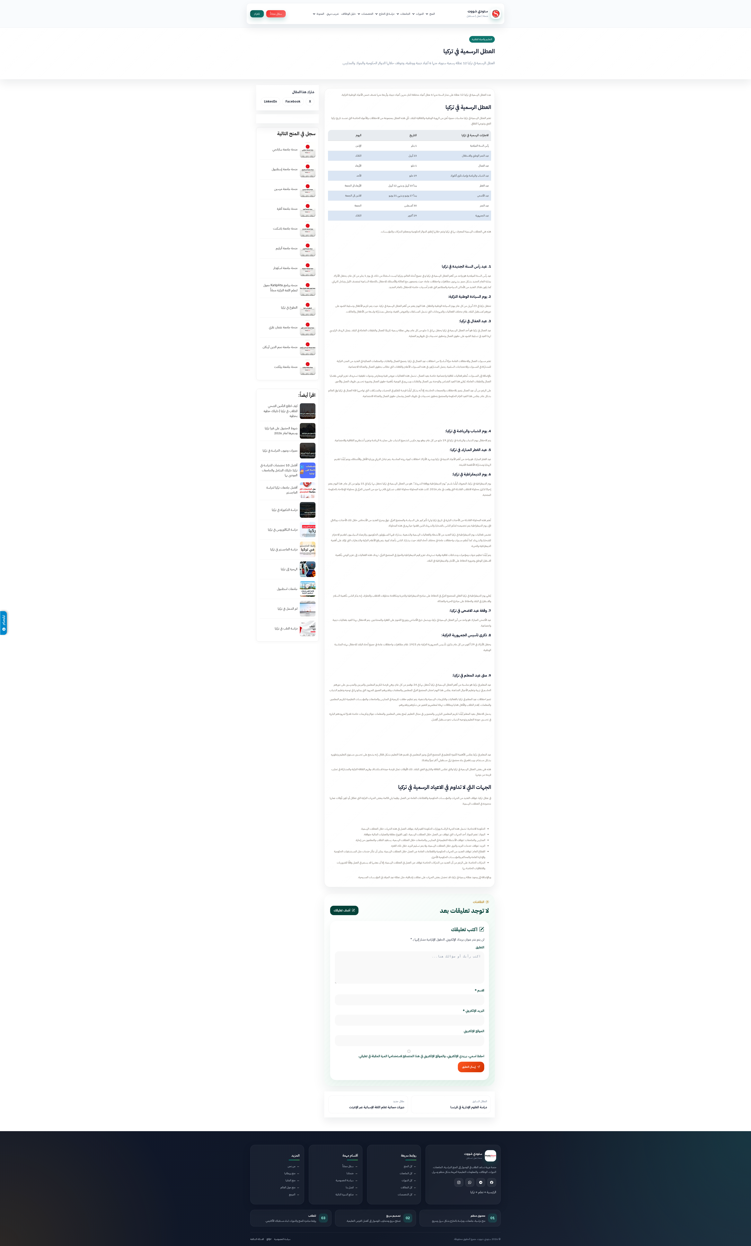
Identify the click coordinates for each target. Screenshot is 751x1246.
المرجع (292, 1194)
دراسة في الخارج (386, 14)
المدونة (320, 14)
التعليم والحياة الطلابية (482, 39)
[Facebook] (491, 1182)
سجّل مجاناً (276, 14)
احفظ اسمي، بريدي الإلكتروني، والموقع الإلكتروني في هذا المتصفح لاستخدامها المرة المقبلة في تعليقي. (421, 1056)
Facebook (293, 101)
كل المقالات (406, 1187)
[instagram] (458, 1182)
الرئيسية (491, 1192)
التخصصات (367, 14)
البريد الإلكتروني (473, 1010)
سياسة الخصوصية (345, 1180)
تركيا (472, 1192)
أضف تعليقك (342, 910)
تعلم (480, 1192)
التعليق (480, 947)
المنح (432, 14)
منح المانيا (290, 1180)
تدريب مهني (333, 14)
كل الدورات (407, 1180)
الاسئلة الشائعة (257, 1239)
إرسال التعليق (469, 1067)
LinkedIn (270, 101)
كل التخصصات (405, 1194)
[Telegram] (480, 1182)
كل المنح (408, 1166)
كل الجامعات (406, 1173)
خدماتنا (350, 1173)
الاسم (479, 990)
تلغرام (257, 14)
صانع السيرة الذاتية (345, 1194)
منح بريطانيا (289, 1173)
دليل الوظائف (348, 14)
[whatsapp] (469, 1182)
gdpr (269, 1239)
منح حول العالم (287, 1187)
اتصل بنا (350, 1187)
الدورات (420, 14)
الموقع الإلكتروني (474, 1031)
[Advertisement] (409, 248)
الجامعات (405, 14)
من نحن (291, 1166)
